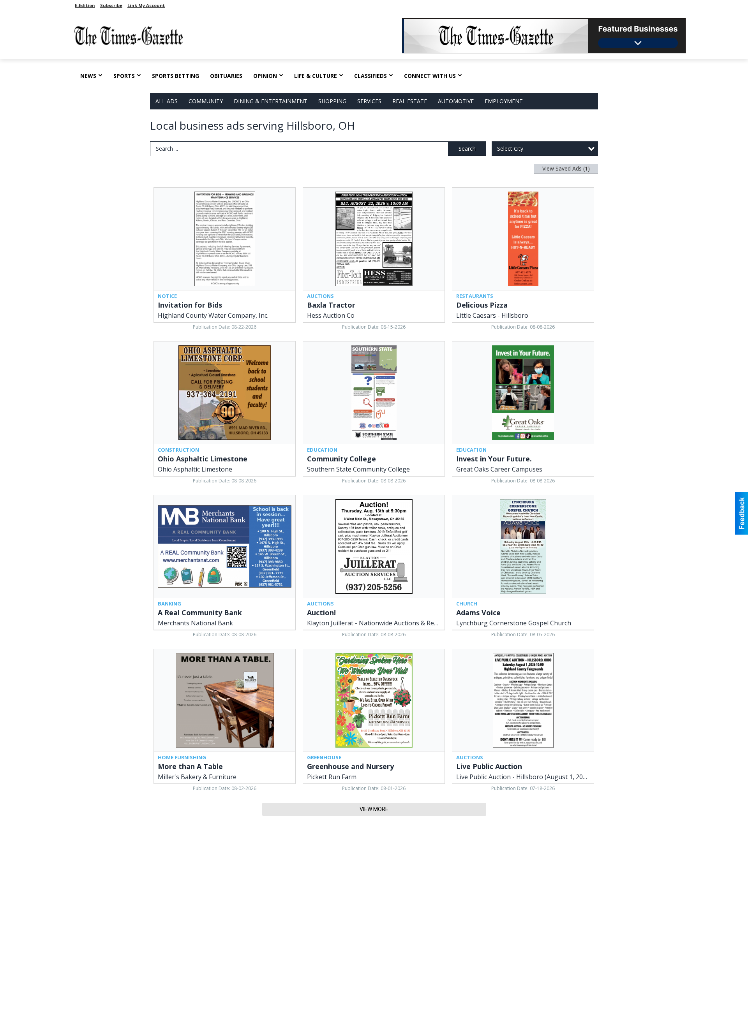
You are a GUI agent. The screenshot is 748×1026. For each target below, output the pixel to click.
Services (369, 101)
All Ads (166, 101)
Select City (510, 148)
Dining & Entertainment (270, 101)
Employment (504, 101)
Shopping (332, 101)
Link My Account (146, 5)
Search (467, 148)
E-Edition (85, 5)
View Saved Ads (566, 168)
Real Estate (409, 101)
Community (206, 101)
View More (374, 809)
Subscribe (111, 5)
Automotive (456, 101)
